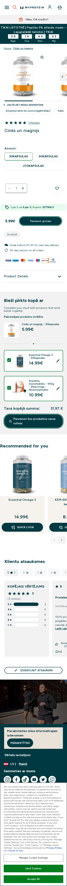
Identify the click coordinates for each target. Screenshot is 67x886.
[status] (16, 188)
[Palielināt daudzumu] (23, 188)
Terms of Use (15, 850)
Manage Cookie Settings (33, 857)
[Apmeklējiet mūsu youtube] (34, 779)
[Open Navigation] (7, 7)
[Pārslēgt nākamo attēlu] (63, 76)
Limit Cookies (33, 868)
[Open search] (14, 7)
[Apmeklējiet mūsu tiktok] (25, 779)
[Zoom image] (42, 57)
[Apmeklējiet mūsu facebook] (16, 779)
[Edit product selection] (58, 361)
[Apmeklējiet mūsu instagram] (7, 779)
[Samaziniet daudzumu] (9, 188)
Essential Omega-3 (22, 499)
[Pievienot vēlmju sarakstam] (57, 188)
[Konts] (50, 7)
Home (7, 48)
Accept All (33, 879)
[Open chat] (52, 779)
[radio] (18, 157)
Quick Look (25, 527)
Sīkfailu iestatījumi (17, 755)
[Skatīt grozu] (59, 7)
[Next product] (62, 540)
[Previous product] (54, 540)
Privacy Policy (54, 848)
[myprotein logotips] (32, 7)
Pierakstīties (20, 742)
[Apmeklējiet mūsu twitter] (43, 779)
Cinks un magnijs (23, 48)
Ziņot (58, 651)
